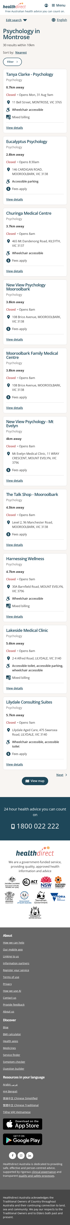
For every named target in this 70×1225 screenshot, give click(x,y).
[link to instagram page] (21, 1155)
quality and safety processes (36, 1176)
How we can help (13, 942)
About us (8, 1011)
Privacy (7, 984)
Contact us (9, 997)
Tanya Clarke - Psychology (29, 74)
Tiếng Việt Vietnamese (17, 1112)
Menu (60, 5)
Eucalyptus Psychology (26, 141)
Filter (14, 62)
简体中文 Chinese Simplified (20, 1098)
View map (39, 782)
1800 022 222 (37, 826)
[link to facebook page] (12, 1155)
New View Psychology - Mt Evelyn (29, 423)
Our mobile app (13, 949)
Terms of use (11, 977)
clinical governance (44, 1172)
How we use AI (12, 991)
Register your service (16, 970)
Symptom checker (14, 1062)
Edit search (14, 20)
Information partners (16, 963)
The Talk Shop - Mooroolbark (32, 494)
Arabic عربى (10, 1084)
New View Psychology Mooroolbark (25, 287)
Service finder (11, 1055)
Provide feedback (13, 1004)
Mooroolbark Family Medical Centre (32, 355)
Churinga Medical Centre (28, 213)
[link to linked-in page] (29, 1155)
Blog (5, 1027)
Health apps (10, 1041)
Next (59, 775)
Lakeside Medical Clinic (27, 630)
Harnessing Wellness (25, 558)
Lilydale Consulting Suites (29, 702)
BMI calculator (12, 1034)
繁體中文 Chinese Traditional (21, 1105)
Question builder (13, 1068)
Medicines (9, 1048)
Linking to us (11, 956)
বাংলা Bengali (10, 1091)
